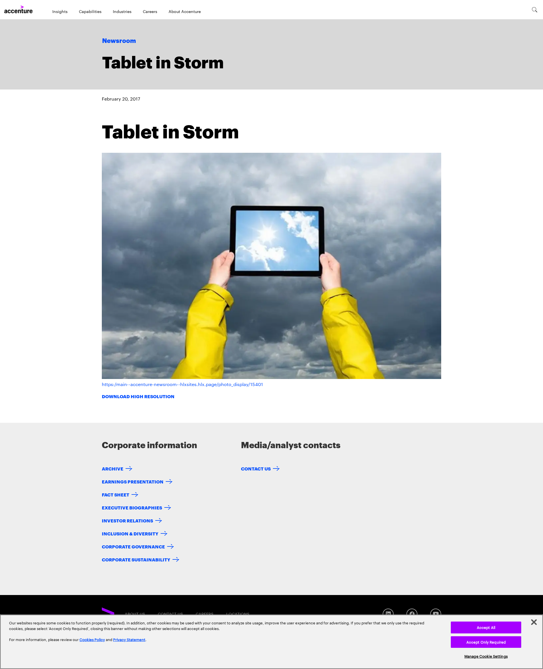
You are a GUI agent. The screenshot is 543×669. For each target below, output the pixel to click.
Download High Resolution (138, 396)
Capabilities (90, 11)
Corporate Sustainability (136, 559)
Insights (60, 11)
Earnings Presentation (132, 481)
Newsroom (119, 41)
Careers (150, 11)
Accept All (486, 627)
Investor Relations (127, 520)
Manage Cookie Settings (486, 656)
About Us (135, 614)
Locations (237, 614)
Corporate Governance (133, 546)
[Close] (534, 622)
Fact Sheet (115, 494)
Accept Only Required (486, 641)
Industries (122, 11)
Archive (112, 468)
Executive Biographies (132, 507)
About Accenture (185, 11)
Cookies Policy (92, 639)
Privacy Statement (129, 639)
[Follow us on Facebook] (411, 614)
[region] (271, 641)
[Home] (18, 9)
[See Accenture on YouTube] (435, 614)
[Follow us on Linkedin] (388, 614)
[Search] (534, 9)
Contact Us (256, 468)
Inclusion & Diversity (130, 533)
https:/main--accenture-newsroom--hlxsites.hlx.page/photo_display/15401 (182, 384)
